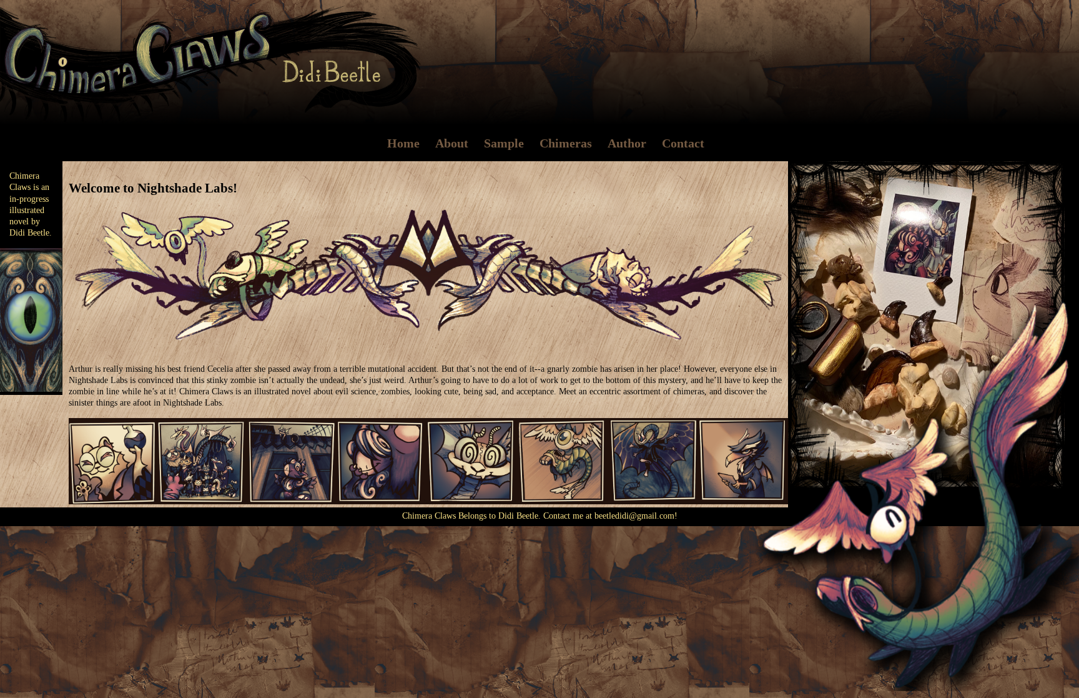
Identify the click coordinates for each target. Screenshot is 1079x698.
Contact (683, 143)
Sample (504, 143)
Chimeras (566, 143)
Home (403, 143)
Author (627, 143)
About (451, 143)
